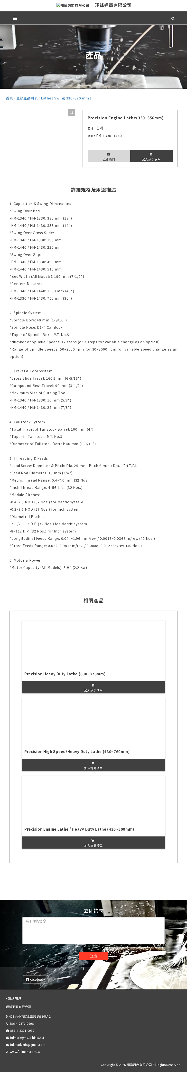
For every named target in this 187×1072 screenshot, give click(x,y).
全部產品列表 (27, 98)
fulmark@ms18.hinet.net (27, 1037)
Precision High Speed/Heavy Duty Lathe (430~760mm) (77, 751)
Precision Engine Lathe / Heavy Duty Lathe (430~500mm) (79, 829)
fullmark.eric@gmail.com (27, 1044)
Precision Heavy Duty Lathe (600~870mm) (65, 673)
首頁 (9, 98)
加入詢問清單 (151, 159)
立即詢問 (109, 159)
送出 (93, 955)
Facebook (37, 979)
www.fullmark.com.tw (25, 1051)
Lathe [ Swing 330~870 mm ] (66, 98)
